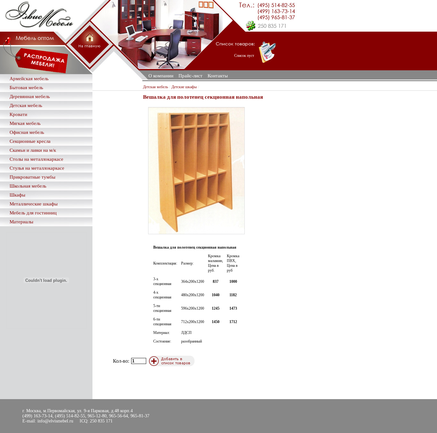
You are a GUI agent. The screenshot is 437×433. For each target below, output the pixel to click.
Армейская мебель (29, 78)
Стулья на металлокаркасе (37, 168)
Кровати (18, 114)
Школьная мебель (28, 186)
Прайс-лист (191, 75)
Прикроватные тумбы (32, 177)
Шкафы (17, 194)
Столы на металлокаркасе (36, 159)
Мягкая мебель (25, 123)
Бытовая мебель (26, 87)
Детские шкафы (184, 87)
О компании (160, 75)
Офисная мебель (27, 132)
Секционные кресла (30, 141)
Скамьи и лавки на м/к (33, 150)
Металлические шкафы (34, 203)
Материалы (21, 221)
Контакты (218, 75)
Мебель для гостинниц (33, 212)
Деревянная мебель (30, 96)
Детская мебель (26, 105)
